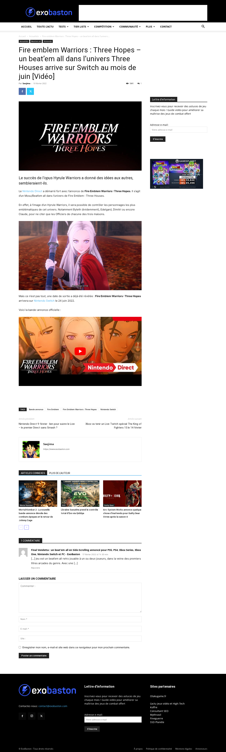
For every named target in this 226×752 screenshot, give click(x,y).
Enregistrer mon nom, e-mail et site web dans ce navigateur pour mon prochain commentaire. (76, 647)
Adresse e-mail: (159, 124)
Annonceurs (201, 748)
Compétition (102, 26)
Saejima (26, 83)
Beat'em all (36, 41)
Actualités (34, 36)
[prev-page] (21, 527)
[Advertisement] (143, 13)
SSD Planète (157, 722)
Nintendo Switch (44, 300)
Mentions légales (183, 748)
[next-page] (26, 527)
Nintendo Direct (32, 191)
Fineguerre (156, 718)
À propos (138, 748)
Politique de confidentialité (159, 748)
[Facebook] (22, 91)
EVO (64, 505)
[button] (203, 27)
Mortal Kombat (26, 505)
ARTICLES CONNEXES (33, 473)
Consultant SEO (159, 711)
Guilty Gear (109, 505)
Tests (62, 26)
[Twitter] (30, 91)
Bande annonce (36, 409)
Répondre (35, 568)
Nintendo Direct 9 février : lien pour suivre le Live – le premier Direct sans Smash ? (47, 425)
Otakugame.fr (158, 696)
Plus (149, 26)
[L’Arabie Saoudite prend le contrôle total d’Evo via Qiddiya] (80, 493)
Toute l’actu (45, 26)
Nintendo (48, 41)
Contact (166, 26)
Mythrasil (155, 714)
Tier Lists (80, 26)
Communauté (128, 26)
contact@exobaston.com (52, 706)
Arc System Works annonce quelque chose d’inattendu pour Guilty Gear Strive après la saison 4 (122, 513)
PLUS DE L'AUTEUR (59, 473)
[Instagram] (31, 716)
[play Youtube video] (80, 351)
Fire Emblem (53, 409)
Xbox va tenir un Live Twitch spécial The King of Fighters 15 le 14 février (113, 425)
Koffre (153, 707)
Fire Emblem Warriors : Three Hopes (80, 409)
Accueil (26, 26)
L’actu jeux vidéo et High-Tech (167, 703)
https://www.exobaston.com (56, 449)
